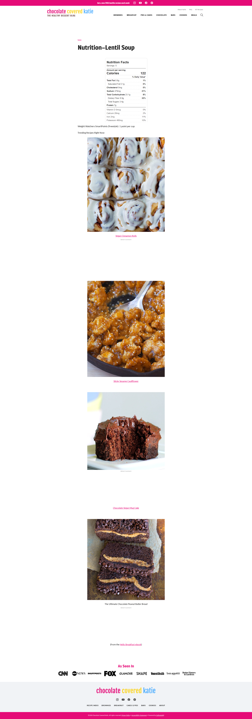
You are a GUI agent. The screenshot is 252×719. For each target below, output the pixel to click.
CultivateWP (160, 715)
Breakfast (131, 15)
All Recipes (199, 9)
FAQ (190, 9)
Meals (194, 15)
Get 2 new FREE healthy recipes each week (113, 3)
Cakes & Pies (132, 706)
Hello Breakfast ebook (130, 645)
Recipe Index (92, 706)
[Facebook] (146, 3)
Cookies (183, 15)
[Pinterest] (152, 3)
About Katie (182, 9)
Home (79, 40)
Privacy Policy (126, 715)
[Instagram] (134, 3)
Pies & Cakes (146, 15)
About (162, 706)
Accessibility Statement (139, 715)
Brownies (118, 15)
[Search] (202, 15)
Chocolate (161, 15)
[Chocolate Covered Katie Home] (70, 12)
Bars (173, 15)
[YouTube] (140, 3)
